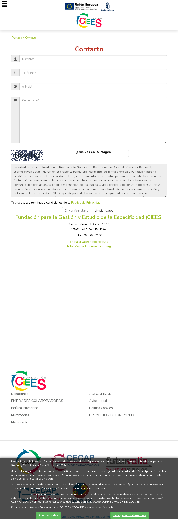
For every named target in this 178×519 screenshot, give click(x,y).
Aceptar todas (48, 515)
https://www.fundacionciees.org (89, 246)
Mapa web (19, 422)
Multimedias (20, 415)
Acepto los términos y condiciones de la (58, 202)
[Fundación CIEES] (89, 20)
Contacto (31, 38)
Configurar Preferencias (129, 515)
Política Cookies (101, 408)
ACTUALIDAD (100, 393)
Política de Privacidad (86, 202)
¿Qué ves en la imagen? (94, 152)
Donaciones (19, 393)
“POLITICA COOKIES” (71, 507)
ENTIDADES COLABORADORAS (37, 400)
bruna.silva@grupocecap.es (89, 242)
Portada (17, 38)
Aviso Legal (98, 400)
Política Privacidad (24, 408)
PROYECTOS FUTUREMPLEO (112, 415)
